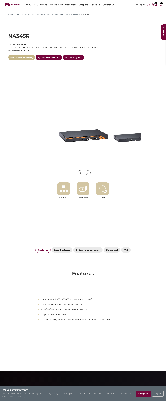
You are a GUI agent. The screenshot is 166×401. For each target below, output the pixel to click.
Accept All (143, 393)
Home (10, 14)
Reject (158, 393)
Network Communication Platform (39, 14)
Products (19, 14)
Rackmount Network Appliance (67, 14)
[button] (80, 172)
